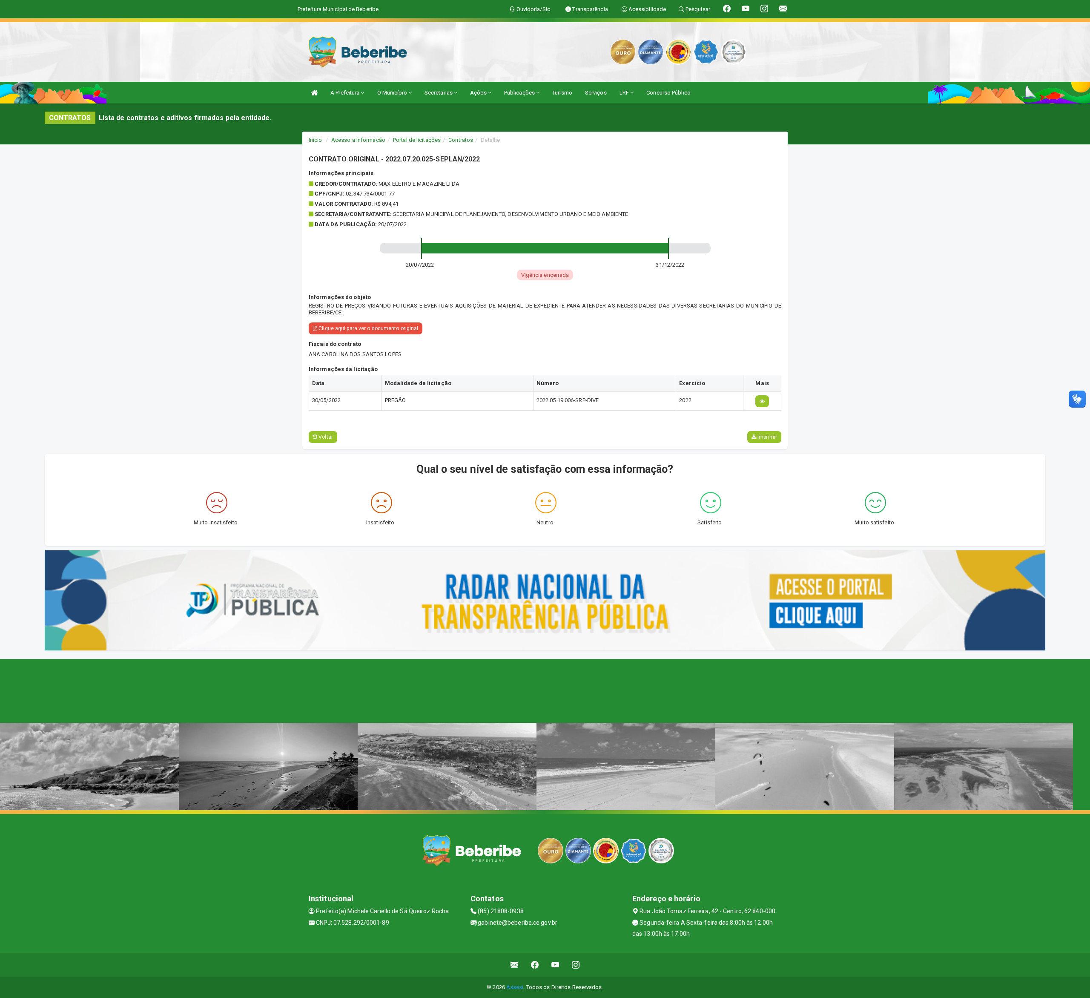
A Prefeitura (345, 92)
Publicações (520, 92)
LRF (625, 92)
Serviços (596, 92)
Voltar (325, 437)
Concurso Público (668, 92)
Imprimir (766, 437)
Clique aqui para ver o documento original (367, 328)
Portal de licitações (417, 140)
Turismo (562, 92)
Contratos (460, 140)
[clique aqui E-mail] (514, 965)
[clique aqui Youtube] (555, 965)
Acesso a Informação (358, 140)
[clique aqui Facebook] (535, 965)
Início (315, 140)
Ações (479, 92)
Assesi (515, 987)
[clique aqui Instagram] (575, 965)
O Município (392, 92)
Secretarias (439, 92)
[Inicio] (314, 93)
